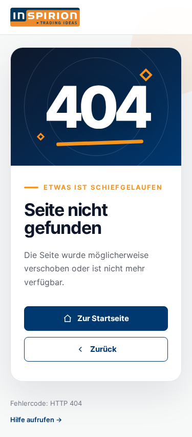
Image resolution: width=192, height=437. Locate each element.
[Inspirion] (96, 17)
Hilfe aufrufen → (36, 419)
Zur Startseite (103, 318)
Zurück (103, 349)
